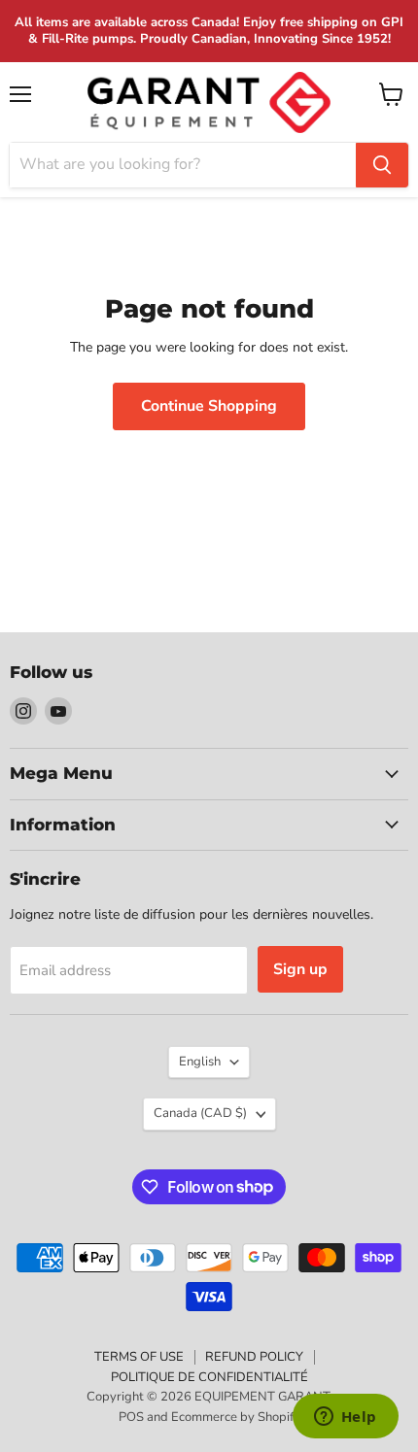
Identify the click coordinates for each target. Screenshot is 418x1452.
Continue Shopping (209, 406)
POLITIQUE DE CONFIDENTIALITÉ (209, 1377)
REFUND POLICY (254, 1357)
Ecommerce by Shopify (235, 1417)
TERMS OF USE (139, 1357)
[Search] (382, 165)
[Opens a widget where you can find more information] (345, 1418)
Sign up (300, 969)
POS (131, 1417)
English (200, 1061)
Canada (200, 1113)
